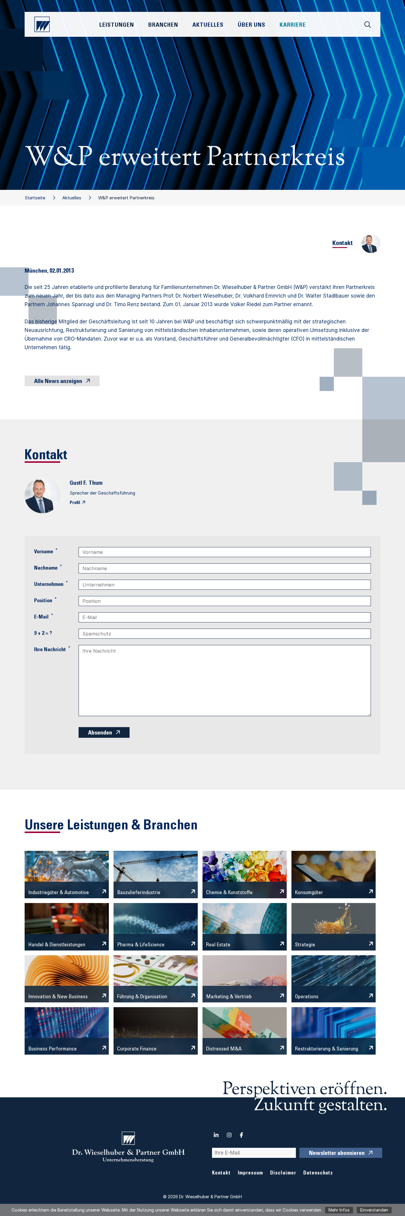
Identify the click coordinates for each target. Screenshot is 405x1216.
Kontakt (221, 1173)
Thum (96, 484)
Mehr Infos (339, 1209)
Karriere (293, 25)
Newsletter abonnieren (337, 1154)
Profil (75, 502)
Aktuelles (71, 198)
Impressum (250, 1173)
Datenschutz (318, 1173)
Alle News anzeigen (58, 382)
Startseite (35, 198)
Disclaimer (283, 1173)
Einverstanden (374, 1209)
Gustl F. (78, 484)
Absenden (100, 733)
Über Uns (251, 25)
